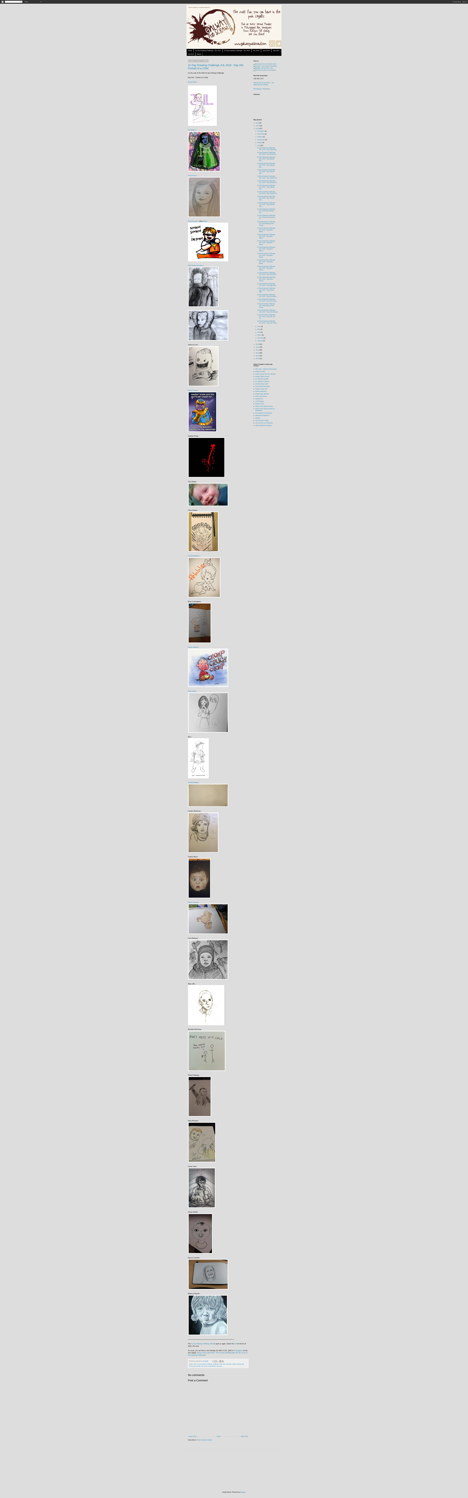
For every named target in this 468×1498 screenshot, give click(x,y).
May (259, 329)
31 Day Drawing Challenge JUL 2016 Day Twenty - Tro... (266, 210)
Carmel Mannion (193, 556)
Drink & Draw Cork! (261, 384)
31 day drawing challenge (204, 1364)
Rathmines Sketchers (262, 415)
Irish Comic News (261, 396)
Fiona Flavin (192, 176)
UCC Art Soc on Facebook (264, 423)
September (261, 140)
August (259, 142)
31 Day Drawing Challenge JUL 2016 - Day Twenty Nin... (266, 159)
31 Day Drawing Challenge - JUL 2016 (237, 50)
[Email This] (213, 1361)
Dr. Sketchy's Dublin (261, 379)
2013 (257, 350)
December (261, 131)
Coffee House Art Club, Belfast (265, 374)
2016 (195, 1364)
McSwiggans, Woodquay (262, 89)
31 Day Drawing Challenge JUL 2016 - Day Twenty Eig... (266, 165)
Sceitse (257, 418)
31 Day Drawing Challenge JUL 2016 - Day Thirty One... (267, 148)
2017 (257, 126)
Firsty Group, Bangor (262, 394)
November (261, 134)
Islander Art (259, 399)
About (199, 54)
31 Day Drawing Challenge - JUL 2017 (208, 50)
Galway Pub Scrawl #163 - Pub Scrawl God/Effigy (214, 1353)
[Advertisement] (263, 467)
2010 (257, 358)
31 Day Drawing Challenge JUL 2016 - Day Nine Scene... (266, 279)
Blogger (242, 1492)
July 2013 (276, 50)
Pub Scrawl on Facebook (263, 413)
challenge (216, 1364)
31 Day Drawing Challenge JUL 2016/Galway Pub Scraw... (266, 223)
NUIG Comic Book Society (264, 406)
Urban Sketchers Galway (263, 425)
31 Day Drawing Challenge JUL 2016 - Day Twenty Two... (266, 198)
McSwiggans (238, 1350)
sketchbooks (212, 1366)
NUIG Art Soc (259, 404)
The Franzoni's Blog (261, 420)
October (260, 137)
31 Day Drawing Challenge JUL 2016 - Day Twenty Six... (267, 177)
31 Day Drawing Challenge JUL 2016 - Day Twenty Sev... (266, 171)
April (259, 332)
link (235, 1344)
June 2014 (266, 50)
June (259, 326)
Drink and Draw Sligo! (262, 386)
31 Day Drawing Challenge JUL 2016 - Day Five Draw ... (267, 300)
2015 (257, 344)
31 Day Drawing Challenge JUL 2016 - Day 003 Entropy (267, 311)
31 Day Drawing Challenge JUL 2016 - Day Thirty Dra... (267, 153)
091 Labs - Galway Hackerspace (266, 369)
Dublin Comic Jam (261, 389)
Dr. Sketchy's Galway (262, 381)
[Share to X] (218, 1361)
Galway (234, 1364)
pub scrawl (204, 1366)
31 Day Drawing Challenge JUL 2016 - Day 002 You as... (266, 316)
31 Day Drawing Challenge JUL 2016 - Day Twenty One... (266, 204)
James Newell (193, 647)
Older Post (244, 1436)
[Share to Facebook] (220, 1361)
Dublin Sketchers (261, 391)
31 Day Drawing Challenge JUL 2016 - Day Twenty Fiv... (267, 181)
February (260, 338)
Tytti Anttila (192, 691)
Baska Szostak (193, 902)
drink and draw (227, 1364)
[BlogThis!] (216, 1361)
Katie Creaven (193, 221)
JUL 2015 (256, 50)
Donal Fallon (192, 82)
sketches (219, 1366)
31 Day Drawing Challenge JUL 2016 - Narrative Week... (266, 229)
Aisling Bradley (193, 782)
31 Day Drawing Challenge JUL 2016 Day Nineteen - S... (266, 217)
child (220, 1364)
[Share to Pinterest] (223, 1361)
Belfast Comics (260, 371)
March (259, 335)
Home (190, 50)
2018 (257, 123)
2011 (257, 356)
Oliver (205, 221)
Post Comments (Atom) (204, 1440)
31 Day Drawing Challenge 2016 (202, 1344)
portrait (198, 1366)
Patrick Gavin (193, 390)
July (258, 145)
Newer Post (192, 1436)
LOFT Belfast (259, 401)
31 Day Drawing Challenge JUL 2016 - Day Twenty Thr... (267, 192)
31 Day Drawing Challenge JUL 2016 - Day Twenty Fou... (266, 187)
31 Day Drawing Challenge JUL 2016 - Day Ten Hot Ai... (267, 273)
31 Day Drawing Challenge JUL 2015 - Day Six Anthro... (267, 295)
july (194, 1366)
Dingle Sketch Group (262, 376)
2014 (257, 347)
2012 (257, 353)
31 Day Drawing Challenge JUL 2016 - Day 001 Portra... (267, 322)
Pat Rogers (192, 130)
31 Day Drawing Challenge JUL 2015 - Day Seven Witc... (266, 290)
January (260, 341)
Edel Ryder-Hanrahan (195, 265)
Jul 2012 (191, 54)
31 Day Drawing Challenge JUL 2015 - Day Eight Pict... (267, 284)
